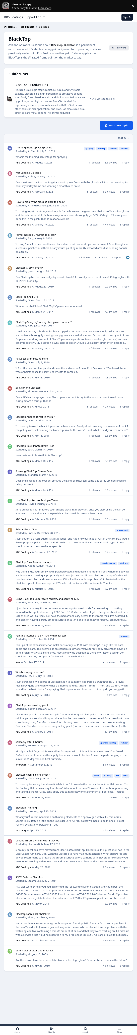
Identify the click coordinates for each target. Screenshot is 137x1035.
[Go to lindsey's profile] (10, 530)
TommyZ (33, 602)
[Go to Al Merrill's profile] (10, 148)
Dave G (32, 675)
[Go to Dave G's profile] (10, 673)
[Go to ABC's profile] (10, 322)
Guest (31, 300)
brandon (33, 474)
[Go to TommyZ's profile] (10, 599)
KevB (31, 503)
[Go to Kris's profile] (10, 636)
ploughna (33, 778)
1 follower (94, 162)
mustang (33, 811)
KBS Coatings (23, 162)
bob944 (32, 708)
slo (29, 954)
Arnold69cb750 (37, 205)
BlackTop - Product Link (31, 85)
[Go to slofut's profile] (10, 914)
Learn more (6, 6)
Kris (30, 639)
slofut (31, 917)
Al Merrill (33, 151)
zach (30, 449)
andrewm (33, 745)
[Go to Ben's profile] (10, 235)
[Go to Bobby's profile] (10, 173)
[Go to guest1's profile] (10, 268)
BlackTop (57, 45)
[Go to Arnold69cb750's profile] (10, 202)
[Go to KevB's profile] (10, 501)
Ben (30, 238)
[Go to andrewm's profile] (10, 742)
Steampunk (34, 880)
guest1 (32, 271)
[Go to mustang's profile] (10, 808)
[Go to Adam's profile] (10, 563)
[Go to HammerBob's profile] (10, 841)
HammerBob (35, 844)
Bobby (31, 176)
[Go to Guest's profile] (10, 297)
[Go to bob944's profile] (10, 706)
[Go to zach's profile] (10, 446)
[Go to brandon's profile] (10, 472)
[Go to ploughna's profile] (10, 775)
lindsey (32, 533)
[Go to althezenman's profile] (10, 388)
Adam (31, 565)
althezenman (35, 391)
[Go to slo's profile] (10, 951)
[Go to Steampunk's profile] (10, 878)
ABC (30, 325)
